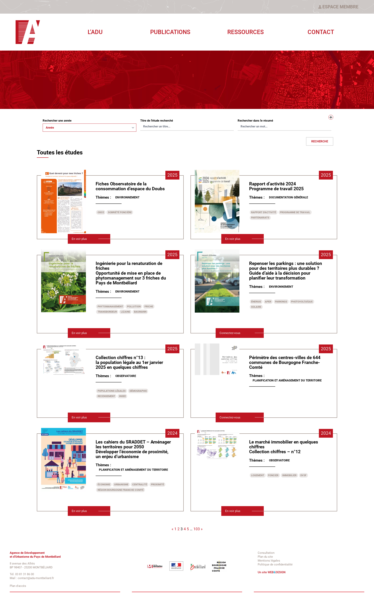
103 (196, 529)
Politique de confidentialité (275, 564)
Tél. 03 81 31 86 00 (22, 574)
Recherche (319, 141)
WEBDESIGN (277, 572)
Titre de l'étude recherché (156, 120)
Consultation (266, 553)
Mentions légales (269, 560)
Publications (170, 32)
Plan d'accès (18, 586)
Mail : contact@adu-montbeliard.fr (32, 578)
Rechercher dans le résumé (255, 120)
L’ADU (95, 32)
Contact (321, 32)
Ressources (245, 32)
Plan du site (265, 556)
